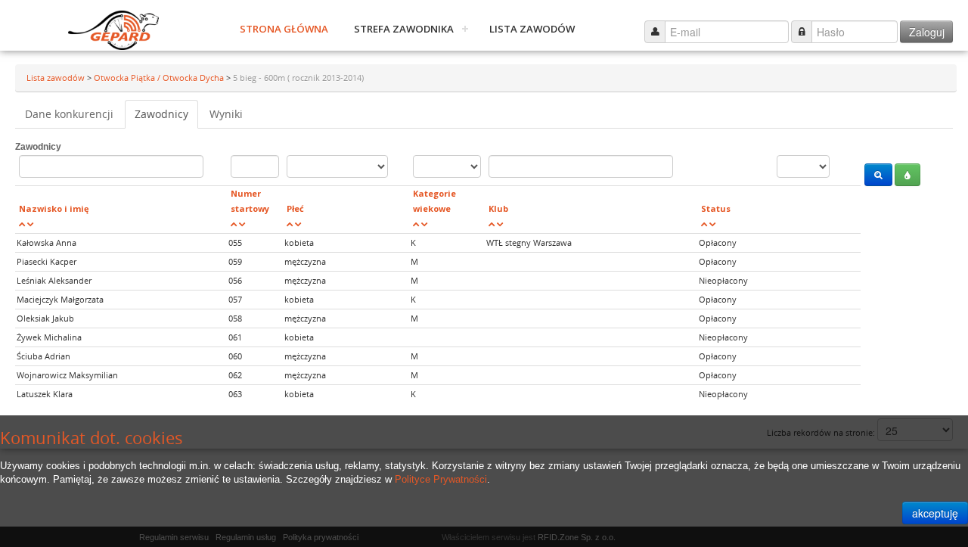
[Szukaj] (878, 174)
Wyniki (226, 114)
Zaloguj (927, 31)
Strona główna (284, 29)
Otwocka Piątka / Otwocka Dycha (160, 77)
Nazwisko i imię (54, 208)
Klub (498, 208)
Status (716, 208)
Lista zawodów (532, 29)
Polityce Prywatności (441, 479)
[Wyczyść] (907, 174)
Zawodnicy (161, 114)
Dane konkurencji (69, 114)
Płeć (295, 208)
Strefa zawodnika (404, 29)
